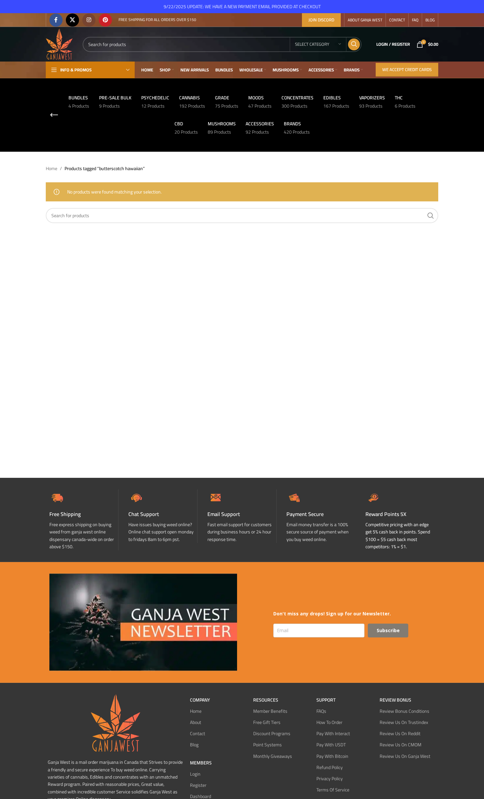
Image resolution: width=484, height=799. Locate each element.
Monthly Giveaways (272, 756)
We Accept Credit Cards (407, 69)
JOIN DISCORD (321, 20)
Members (201, 763)
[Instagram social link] (88, 20)
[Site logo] (59, 43)
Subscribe (388, 630)
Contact (197, 733)
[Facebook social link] (56, 20)
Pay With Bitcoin (332, 756)
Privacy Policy (329, 778)
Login (195, 774)
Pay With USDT (331, 744)
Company (200, 700)
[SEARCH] (354, 44)
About (195, 722)
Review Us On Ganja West (405, 756)
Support (326, 700)
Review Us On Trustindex (404, 722)
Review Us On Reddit (400, 733)
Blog (194, 744)
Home (51, 168)
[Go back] (54, 115)
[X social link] (72, 20)
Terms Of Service (332, 790)
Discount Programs (271, 733)
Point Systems (267, 744)
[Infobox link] (162, 516)
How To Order (329, 722)
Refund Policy (329, 767)
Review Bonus (395, 700)
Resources (265, 700)
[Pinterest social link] (105, 20)
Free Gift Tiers (267, 722)
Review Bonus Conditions (404, 711)
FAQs (321, 711)
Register (198, 785)
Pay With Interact (333, 733)
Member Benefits (270, 711)
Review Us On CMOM (400, 744)
